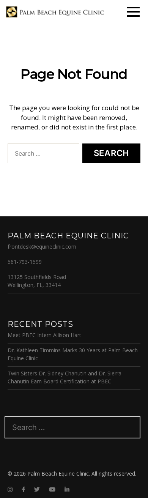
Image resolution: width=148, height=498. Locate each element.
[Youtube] (52, 489)
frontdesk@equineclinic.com (42, 246)
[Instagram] (10, 489)
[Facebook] (23, 489)
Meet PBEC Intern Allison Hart (44, 335)
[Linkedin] (67, 489)
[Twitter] (37, 489)
